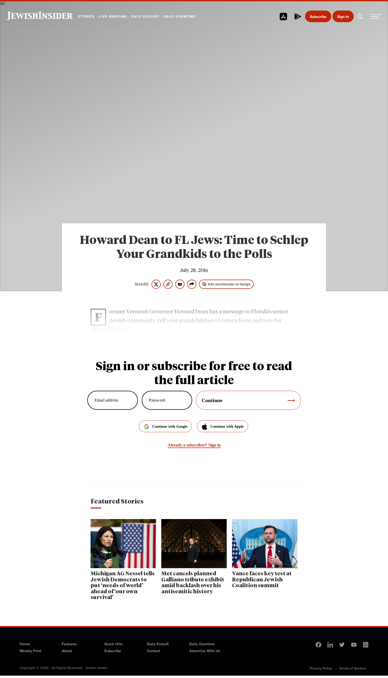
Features (69, 644)
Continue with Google (169, 427)
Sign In (343, 17)
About (67, 651)
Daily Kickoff (157, 644)
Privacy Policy (321, 668)
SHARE (142, 284)
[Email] (179, 284)
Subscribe (318, 17)
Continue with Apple (227, 427)
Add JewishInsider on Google (229, 284)
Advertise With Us (204, 651)
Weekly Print (30, 651)
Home (25, 644)
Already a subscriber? (194, 445)
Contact (153, 651)
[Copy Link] (168, 284)
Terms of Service (352, 668)
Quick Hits (113, 644)
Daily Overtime (202, 644)
